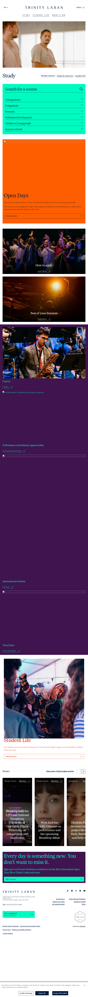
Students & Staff (79, 902)
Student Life (41, 15)
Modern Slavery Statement (11, 926)
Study (26, 15)
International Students (77, 899)
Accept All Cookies (60, 993)
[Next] (83, 771)
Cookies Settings (8, 933)
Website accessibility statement (21, 930)
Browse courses (48, 75)
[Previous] (78, 771)
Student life (80, 76)
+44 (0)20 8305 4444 (12, 904)
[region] (44, 989)
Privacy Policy (7, 930)
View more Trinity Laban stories (60, 771)
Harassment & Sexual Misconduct (30, 926)
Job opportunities (58, 904)
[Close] (84, 985)
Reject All (42, 993)
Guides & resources (65, 76)
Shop (83, 904)
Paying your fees (59, 902)
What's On (58, 15)
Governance (60, 899)
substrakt (82, 926)
